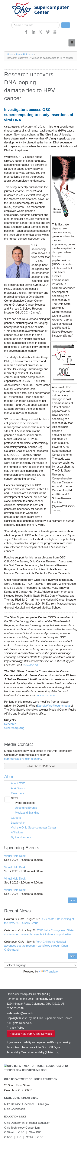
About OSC (18, 783)
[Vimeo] (47, 33)
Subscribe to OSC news (40, 766)
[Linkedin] (33, 33)
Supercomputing (14, 727)
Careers (16, 817)
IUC (19, 1137)
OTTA (29, 1137)
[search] (35, 25)
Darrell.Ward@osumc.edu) (54, 705)
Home (10, 54)
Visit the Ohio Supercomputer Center (33, 827)
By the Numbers (21, 837)
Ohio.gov (43, 1104)
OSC (21, 1132)
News (14, 798)
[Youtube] (54, 33)
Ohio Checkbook (14, 1108)
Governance (18, 793)
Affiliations (17, 832)
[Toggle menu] (71, 42)
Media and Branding (27, 812)
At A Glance (18, 788)
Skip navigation (10, 3)
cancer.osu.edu (45, 695)
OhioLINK (35, 1132)
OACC (8, 1137)
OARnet (9, 1132)
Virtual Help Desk (15, 855)
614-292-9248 (15, 1008)
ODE (40, 1137)
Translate (52, 971)
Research (10, 724)
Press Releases (24, 54)
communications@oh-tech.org (22, 758)
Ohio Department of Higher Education (30, 1079)
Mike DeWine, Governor (19, 1104)
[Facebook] (26, 33)
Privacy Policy (15, 1027)
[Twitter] (40, 33)
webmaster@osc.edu (20, 1013)
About (10, 776)
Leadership (17, 822)
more (72, 900)
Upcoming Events (26, 807)
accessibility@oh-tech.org (45, 1052)
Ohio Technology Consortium (22, 1127)
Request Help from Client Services (30, 1033)
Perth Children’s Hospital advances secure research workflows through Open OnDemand (36, 945)
